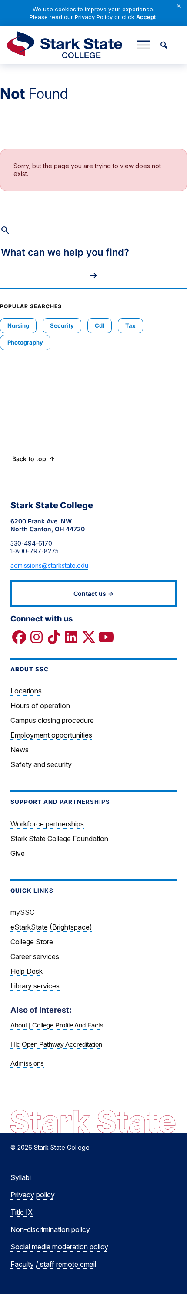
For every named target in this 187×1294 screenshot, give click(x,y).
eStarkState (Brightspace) (51, 927)
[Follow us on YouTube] (106, 637)
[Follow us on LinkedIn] (71, 637)
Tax (130, 325)
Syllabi (20, 1177)
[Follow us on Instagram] (36, 637)
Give (17, 853)
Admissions (27, 1063)
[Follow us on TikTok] (54, 637)
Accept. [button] (147, 16)
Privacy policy (32, 1194)
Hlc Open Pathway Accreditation (56, 1044)
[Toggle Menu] (143, 45)
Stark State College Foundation (59, 838)
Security (62, 325)
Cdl (99, 325)
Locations (26, 690)
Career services (34, 956)
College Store (31, 941)
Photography (25, 342)
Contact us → (93, 593)
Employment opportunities (51, 735)
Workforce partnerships (47, 823)
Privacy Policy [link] (94, 16)
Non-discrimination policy (50, 1229)
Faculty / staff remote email (53, 1264)
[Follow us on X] (88, 637)
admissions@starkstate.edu (49, 565)
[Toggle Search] (163, 44)
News (19, 749)
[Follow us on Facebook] (19, 637)
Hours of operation (40, 705)
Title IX (21, 1212)
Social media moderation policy (59, 1246)
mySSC (22, 912)
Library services (35, 986)
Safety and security (41, 764)
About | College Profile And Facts (57, 1025)
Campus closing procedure (52, 720)
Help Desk (26, 971)
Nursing (18, 325)
